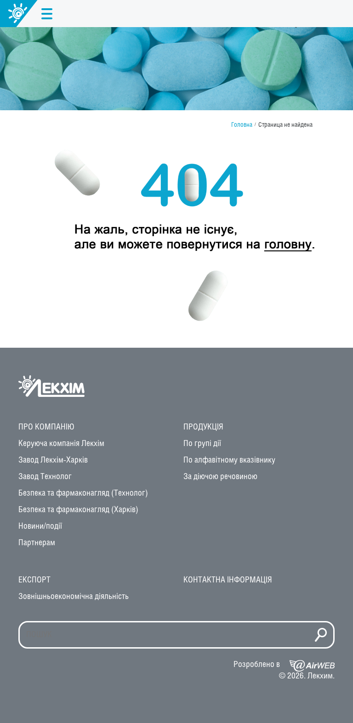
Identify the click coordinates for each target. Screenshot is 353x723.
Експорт (34, 580)
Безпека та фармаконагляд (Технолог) (83, 493)
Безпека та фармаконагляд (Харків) (78, 510)
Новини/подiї (40, 526)
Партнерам (36, 543)
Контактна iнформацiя (227, 580)
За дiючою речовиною (220, 476)
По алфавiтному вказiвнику (229, 460)
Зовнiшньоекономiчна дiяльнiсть (73, 596)
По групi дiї (202, 443)
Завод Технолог (45, 476)
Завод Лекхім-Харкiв (53, 460)
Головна (241, 125)
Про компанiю (46, 427)
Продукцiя (203, 427)
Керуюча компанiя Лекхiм (61, 443)
